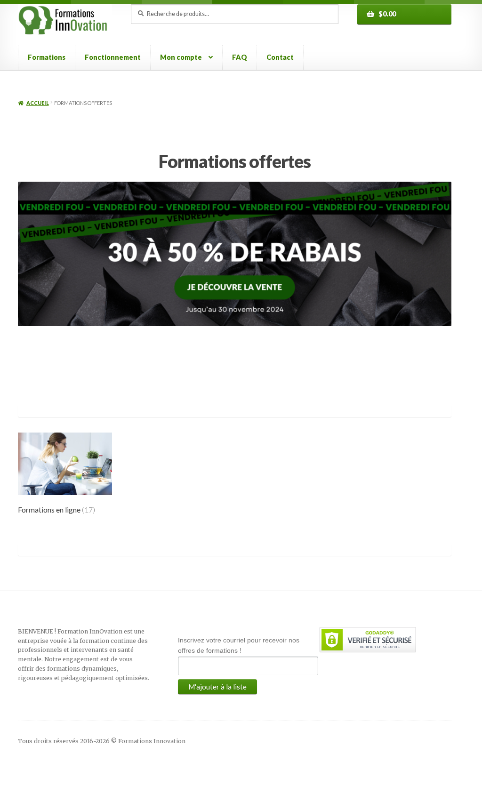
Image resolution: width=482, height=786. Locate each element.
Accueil (37, 103)
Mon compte (181, 57)
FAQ (239, 57)
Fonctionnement (113, 57)
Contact (280, 57)
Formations (46, 57)
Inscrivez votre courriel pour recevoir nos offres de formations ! (238, 645)
